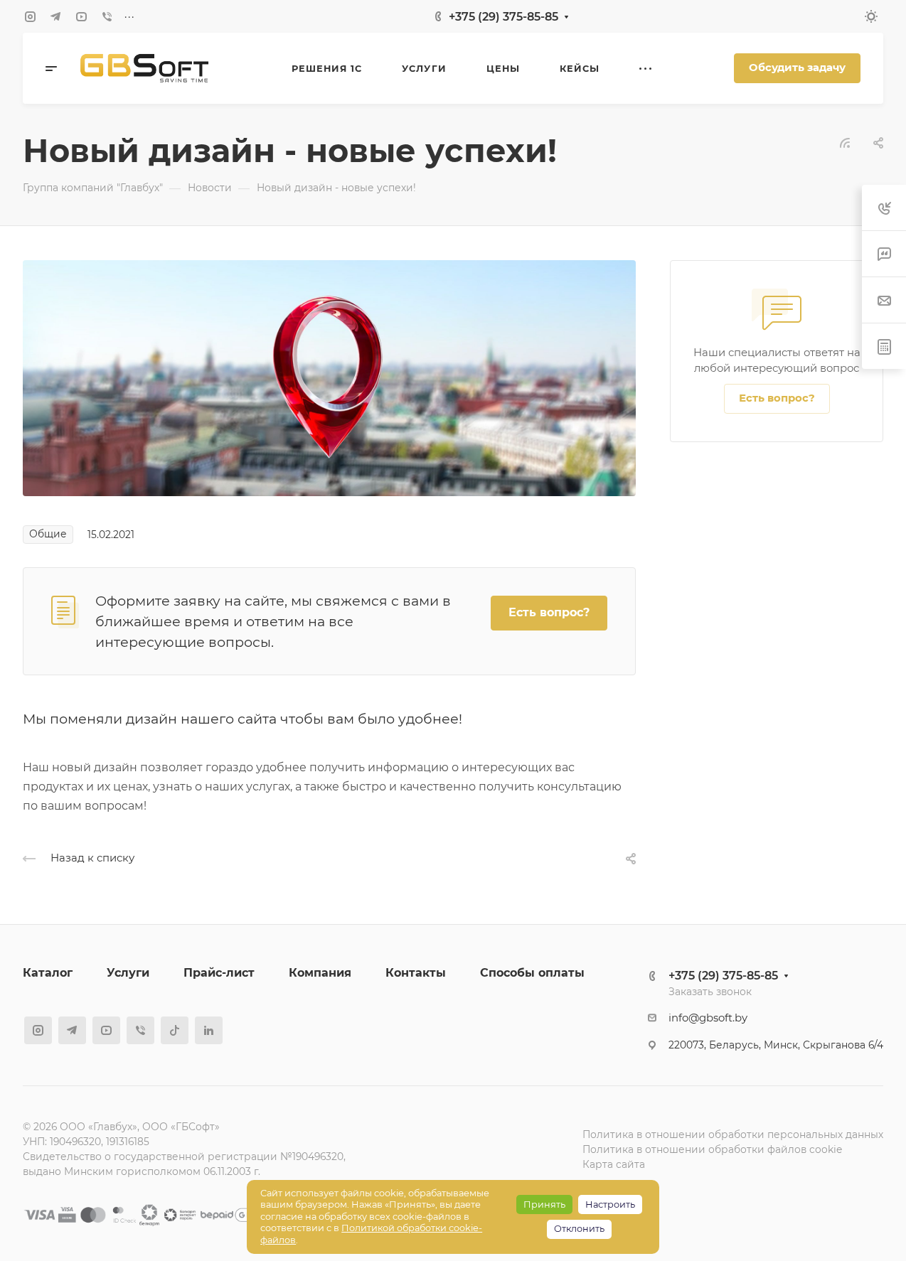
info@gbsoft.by (707, 1018)
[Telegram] (55, 16)
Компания (320, 973)
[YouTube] (81, 16)
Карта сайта (613, 1164)
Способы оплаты (532, 973)
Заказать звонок (710, 991)
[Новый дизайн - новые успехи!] (329, 377)
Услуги (128, 973)
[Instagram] (30, 16)
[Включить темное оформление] (871, 16)
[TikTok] (174, 1030)
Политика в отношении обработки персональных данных (732, 1134)
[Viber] (107, 16)
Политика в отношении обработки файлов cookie (712, 1149)
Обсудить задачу (797, 67)
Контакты (415, 973)
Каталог (48, 973)
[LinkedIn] (209, 1030)
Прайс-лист (219, 973)
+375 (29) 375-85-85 (503, 16)
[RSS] (845, 142)
